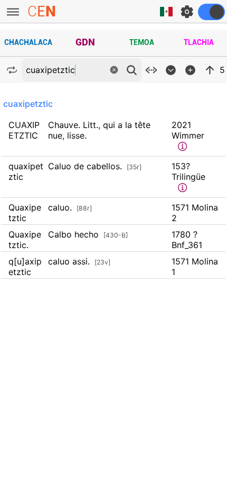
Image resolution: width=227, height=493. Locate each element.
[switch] (211, 12)
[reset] (114, 70)
